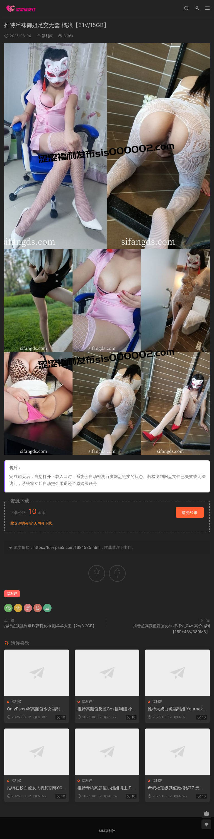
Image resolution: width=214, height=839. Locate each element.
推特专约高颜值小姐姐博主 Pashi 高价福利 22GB (106, 788)
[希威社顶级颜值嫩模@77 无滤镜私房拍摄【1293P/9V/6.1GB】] (177, 752)
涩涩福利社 (21, 8)
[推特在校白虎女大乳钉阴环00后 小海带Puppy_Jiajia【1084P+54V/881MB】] (36, 752)
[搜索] (186, 8)
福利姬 (47, 35)
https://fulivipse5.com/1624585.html (66, 547)
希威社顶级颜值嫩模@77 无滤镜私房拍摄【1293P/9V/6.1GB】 (176, 788)
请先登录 (190, 512)
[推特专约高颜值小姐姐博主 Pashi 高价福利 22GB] (107, 752)
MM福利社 (107, 831)
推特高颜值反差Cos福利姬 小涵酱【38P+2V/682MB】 (107, 709)
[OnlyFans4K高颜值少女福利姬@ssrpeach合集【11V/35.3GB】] (36, 673)
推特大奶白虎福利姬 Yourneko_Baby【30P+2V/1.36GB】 (176, 709)
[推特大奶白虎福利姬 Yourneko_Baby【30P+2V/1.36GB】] (177, 673)
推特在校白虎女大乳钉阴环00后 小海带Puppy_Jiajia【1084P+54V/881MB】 (36, 788)
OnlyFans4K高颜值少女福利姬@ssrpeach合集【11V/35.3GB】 (35, 709)
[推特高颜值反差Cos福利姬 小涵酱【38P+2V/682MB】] (107, 673)
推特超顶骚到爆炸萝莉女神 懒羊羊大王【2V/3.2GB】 (50, 625)
